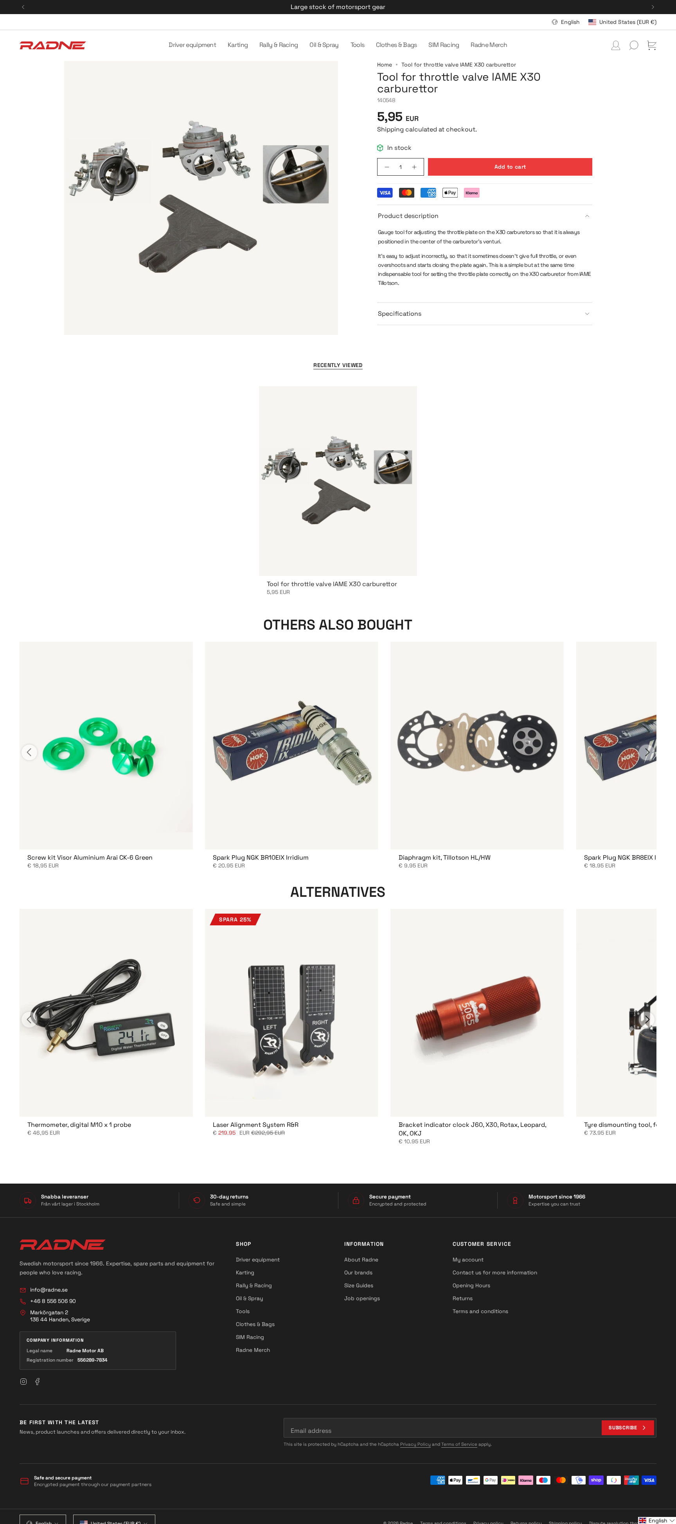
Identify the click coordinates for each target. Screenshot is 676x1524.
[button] (192, 45)
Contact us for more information (495, 1272)
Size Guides (358, 1285)
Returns (463, 1298)
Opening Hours (471, 1285)
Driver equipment (258, 1259)
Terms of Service (459, 1444)
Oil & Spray (249, 1298)
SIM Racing (250, 1336)
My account (468, 1259)
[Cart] (652, 45)
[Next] (652, 7)
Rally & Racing (254, 1285)
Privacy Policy (415, 1444)
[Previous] (23, 7)
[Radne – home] (63, 1245)
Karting (245, 1272)
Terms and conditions (480, 1311)
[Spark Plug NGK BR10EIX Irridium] (291, 745)
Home (384, 64)
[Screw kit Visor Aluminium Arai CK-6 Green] (106, 745)
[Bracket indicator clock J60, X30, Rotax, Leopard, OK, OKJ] (477, 1013)
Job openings (362, 1298)
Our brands (358, 1272)
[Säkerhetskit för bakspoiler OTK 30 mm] (291, 1013)
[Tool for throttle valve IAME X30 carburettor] (338, 481)
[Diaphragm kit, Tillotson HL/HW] (477, 745)
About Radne (361, 1259)
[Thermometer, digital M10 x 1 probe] (106, 1013)
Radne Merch (253, 1349)
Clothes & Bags (255, 1324)
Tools (243, 1311)
